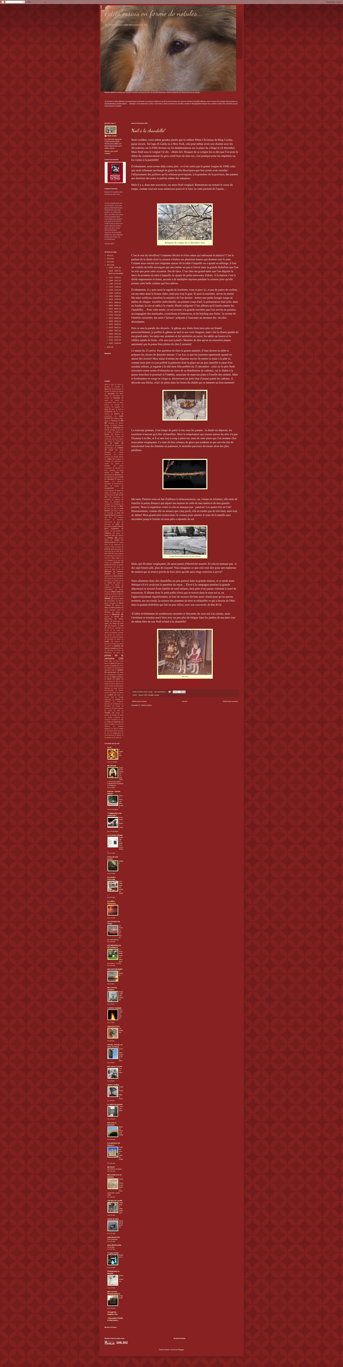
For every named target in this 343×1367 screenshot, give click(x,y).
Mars (114, 594)
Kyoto (119, 556)
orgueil (114, 637)
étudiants (107, 499)
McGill (115, 598)
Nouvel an (108, 630)
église (119, 479)
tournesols (117, 722)
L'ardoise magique (114, 1008)
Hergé (107, 535)
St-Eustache (117, 704)
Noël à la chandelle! (148, 130)
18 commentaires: (160, 692)
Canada (117, 436)
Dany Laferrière (110, 470)
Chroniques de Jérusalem (113, 445)
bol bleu (120, 429)
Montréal (116, 614)
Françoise (110, 513)
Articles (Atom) (146, 705)
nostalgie (151, 695)
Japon (119, 547)
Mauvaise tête (116, 596)
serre (119, 695)
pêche (109, 646)
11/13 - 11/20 (114, 287)
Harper (118, 533)
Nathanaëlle (117, 621)
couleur (107, 463)
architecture (108, 411)
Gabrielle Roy (109, 515)
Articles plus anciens (230, 701)
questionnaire (112, 672)
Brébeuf (117, 432)
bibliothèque (117, 427)
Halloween (108, 533)
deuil (116, 474)
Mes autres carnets (114, 1066)
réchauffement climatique (115, 674)
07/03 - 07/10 (114, 315)
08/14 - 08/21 (114, 309)
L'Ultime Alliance (116, 558)
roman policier (109, 686)
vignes (119, 735)
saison (121, 692)
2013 (109, 259)
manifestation (109, 589)
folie (115, 508)
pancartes (110, 639)
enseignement (109, 488)
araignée (117, 407)
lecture (107, 564)
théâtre (107, 715)
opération (114, 632)
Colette (109, 459)
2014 (109, 256)
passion (107, 643)
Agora (106, 389)
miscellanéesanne (114, 1245)
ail (112, 389)
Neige (114, 623)
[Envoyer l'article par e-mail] (169, 692)
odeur (118, 630)
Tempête (107, 712)
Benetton (111, 423)
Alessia (121, 391)
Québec (120, 670)
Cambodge (108, 436)
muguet (107, 616)
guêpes (107, 531)
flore (108, 508)
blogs (113, 429)
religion (114, 677)
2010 (109, 347)
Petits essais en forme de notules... (153, 13)
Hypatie (116, 540)
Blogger (181, 1350)
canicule (114, 439)
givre (118, 522)
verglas (156, 695)
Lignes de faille (110, 569)
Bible (108, 427)
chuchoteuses (109, 448)
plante (112, 663)
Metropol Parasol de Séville (121, 1131)
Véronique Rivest (112, 731)
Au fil (109, 747)
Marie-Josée (112, 136)
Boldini (109, 432)
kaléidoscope (111, 556)
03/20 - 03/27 (114, 331)
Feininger (107, 504)
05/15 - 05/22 (114, 328)
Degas (117, 472)
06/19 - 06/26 (114, 318)
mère (121, 598)
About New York (113, 1026)
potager (109, 668)
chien (117, 443)
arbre (106, 409)
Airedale (118, 389)
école (121, 477)
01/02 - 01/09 (114, 343)
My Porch (111, 1167)
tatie (118, 710)
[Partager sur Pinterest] (184, 692)
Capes (121, 439)
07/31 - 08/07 (114, 312)
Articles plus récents (139, 701)
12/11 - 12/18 (114, 277)
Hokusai (120, 535)
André (117, 400)
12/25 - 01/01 (114, 268)
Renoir (109, 679)
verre (121, 731)
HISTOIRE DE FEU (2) (121, 1014)
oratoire (109, 634)
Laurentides (116, 562)
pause (121, 643)
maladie (107, 585)
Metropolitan (111, 601)
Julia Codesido (118, 553)
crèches (107, 465)
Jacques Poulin (109, 547)
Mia (120, 601)
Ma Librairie (111, 766)
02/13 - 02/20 (114, 337)
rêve (117, 681)
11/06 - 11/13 (114, 290)
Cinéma (120, 448)
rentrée (118, 679)
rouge (115, 688)
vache (119, 724)
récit (108, 677)
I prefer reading (113, 1085)
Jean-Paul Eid (109, 551)
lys (122, 580)
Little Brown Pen (113, 1237)
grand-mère (117, 526)
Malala (117, 585)
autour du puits (113, 1219)
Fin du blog (110, 1247)
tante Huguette (118, 708)
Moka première (116, 607)
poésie (114, 665)
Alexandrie (111, 393)
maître (118, 583)
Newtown (114, 625)
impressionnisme (110, 542)
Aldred (114, 391)
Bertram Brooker (118, 425)
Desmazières (108, 474)
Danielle (117, 468)
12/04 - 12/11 (114, 281)
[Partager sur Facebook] (181, 692)
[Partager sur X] (179, 692)
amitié (106, 400)
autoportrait (108, 416)
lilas (119, 569)
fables (106, 501)
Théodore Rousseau (111, 719)
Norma (109, 628)
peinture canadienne (111, 648)
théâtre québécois (114, 717)
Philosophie (108, 652)
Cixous (111, 450)
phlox (118, 652)
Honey (110, 538)
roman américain (116, 683)
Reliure (121, 677)
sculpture (110, 695)
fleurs (121, 506)
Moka (106, 607)
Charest (118, 441)
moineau (117, 605)
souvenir (117, 699)
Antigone (107, 407)
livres (121, 576)
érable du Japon (117, 492)
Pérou (119, 650)
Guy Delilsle (117, 531)
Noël (145, 695)
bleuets (107, 429)
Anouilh (117, 405)
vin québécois (109, 737)
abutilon (107, 387)
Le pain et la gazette (114, 1104)
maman (140, 695)
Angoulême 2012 (110, 402)
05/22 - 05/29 (114, 324)
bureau (107, 434)
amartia (107, 398)
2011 (109, 265)
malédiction (108, 587)
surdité (118, 706)
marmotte (107, 594)
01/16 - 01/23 (114, 340)
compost (118, 459)
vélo (114, 728)
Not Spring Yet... (121, 1030)
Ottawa (121, 637)
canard (107, 439)
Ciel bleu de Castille (114, 1201)
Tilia (122, 719)
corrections (117, 461)
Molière (118, 612)
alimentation (116, 395)
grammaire (108, 526)
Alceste (107, 391)
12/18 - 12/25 (114, 271)
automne (117, 414)
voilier (117, 737)
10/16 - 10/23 (114, 299)
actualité (117, 387)
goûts (118, 524)
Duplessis (109, 477)
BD (122, 420)
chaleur (109, 441)
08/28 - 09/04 (114, 306)
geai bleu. (108, 517)
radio (121, 672)
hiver (113, 535)
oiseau (107, 632)
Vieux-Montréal (109, 735)
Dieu (121, 474)
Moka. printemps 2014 (112, 610)
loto (115, 578)
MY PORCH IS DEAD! (114, 1169)
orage (121, 632)
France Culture (118, 510)
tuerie (106, 724)
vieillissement (117, 733)
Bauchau (114, 420)
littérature (108, 571)
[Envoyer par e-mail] (174, 692)
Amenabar (116, 398)
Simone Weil (109, 697)
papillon (107, 641)
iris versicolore (116, 544)
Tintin (108, 722)
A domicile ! (121, 973)
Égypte (107, 481)
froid (118, 513)
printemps (118, 668)
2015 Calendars (112, 1239)
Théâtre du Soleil (117, 715)
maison (109, 583)
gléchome (108, 524)
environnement (109, 490)
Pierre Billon (108, 661)
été (117, 495)
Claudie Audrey (118, 456)
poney (121, 665)
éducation (110, 479)
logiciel (109, 578)
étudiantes (116, 497)
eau (116, 477)
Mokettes (108, 612)
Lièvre (118, 567)
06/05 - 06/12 (114, 321)
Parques (117, 641)
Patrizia (114, 643)
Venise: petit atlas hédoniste (121, 995)
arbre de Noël (116, 409)
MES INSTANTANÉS (114, 969)
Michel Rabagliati (110, 603)
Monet (106, 614)
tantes (110, 710)
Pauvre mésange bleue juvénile (121, 801)
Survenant (108, 708)
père (121, 648)
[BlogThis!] (176, 692)
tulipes (113, 724)
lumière (116, 580)
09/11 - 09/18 (114, 302)
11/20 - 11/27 (114, 284)
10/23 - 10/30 (114, 296)
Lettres (114, 564)
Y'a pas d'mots (113, 1253)
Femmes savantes (110, 506)
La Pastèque (109, 560)
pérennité (110, 650)
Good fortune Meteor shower (121, 823)
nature (107, 623)
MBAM (107, 598)
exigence (117, 499)
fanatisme (117, 501)
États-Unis (110, 495)
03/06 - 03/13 (114, 334)
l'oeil (106, 558)
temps (118, 712)
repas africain (109, 681)
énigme (116, 486)
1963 (106, 384)
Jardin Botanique (116, 549)
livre (115, 576)
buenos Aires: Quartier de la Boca (121, 1055)
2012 (109, 262)
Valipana (107, 726)
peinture (117, 646)
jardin (106, 549)
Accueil (184, 701)
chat (106, 443)
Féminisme (117, 504)
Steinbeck (108, 706)
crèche (117, 463)
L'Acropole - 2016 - (121, 1108)
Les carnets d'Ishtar (115, 835)
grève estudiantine (112, 528)
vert (108, 733)
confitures (108, 461)
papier (119, 639)
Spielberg (107, 701)
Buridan (117, 434)
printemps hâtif (109, 670)
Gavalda (118, 515)
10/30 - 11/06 (114, 293)
